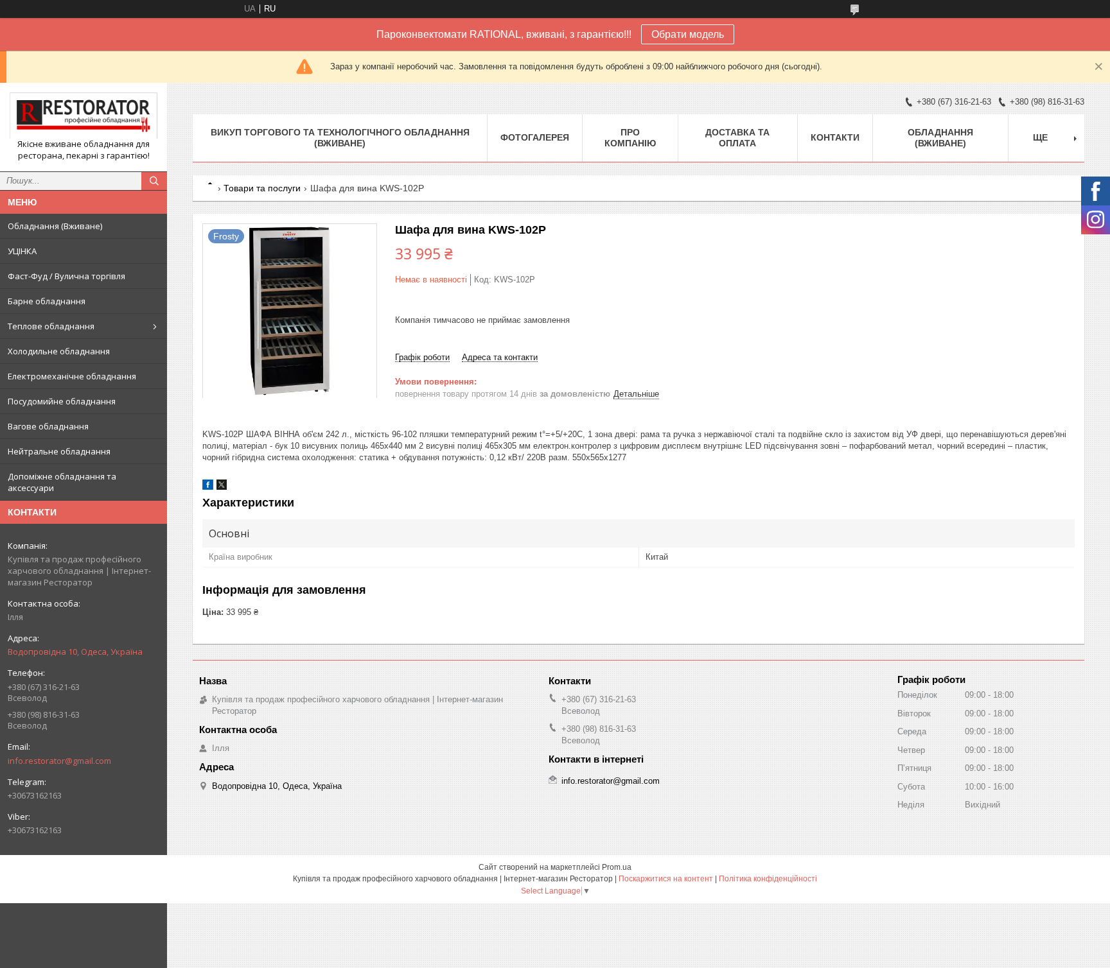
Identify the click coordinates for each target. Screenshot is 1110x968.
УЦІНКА (22, 251)
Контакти (835, 137)
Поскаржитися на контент (666, 878)
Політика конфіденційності (768, 878)
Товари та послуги (262, 188)
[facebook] (207, 487)
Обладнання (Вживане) (55, 226)
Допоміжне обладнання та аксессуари (62, 482)
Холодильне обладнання (59, 351)
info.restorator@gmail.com (59, 760)
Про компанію (630, 137)
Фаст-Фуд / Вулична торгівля (66, 276)
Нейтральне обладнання (59, 451)
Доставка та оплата (737, 137)
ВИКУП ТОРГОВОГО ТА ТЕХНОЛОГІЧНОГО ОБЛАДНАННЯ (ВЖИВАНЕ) (340, 137)
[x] (221, 487)
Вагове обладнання (48, 426)
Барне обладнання (46, 301)
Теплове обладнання (51, 326)
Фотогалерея (534, 137)
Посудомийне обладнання (62, 401)
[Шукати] (154, 181)
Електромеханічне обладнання (72, 376)
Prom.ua (616, 867)
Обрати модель (687, 34)
